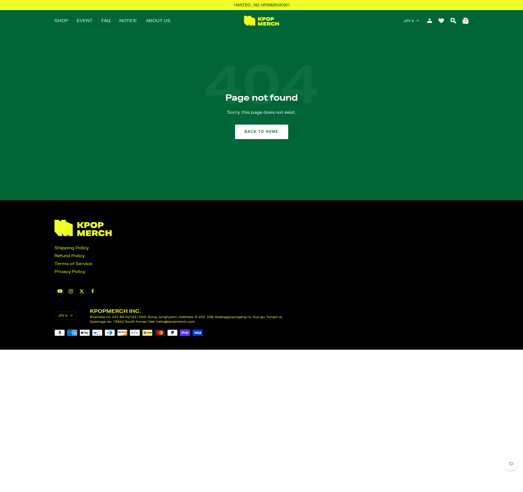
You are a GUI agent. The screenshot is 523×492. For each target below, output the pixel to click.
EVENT (85, 20)
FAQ (106, 20)
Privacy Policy (69, 271)
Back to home (262, 132)
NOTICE (128, 20)
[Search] (453, 21)
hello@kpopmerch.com (175, 321)
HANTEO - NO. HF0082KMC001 (262, 4)
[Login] (429, 21)
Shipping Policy (71, 247)
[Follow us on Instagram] (70, 291)
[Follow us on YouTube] (59, 291)
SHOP (61, 20)
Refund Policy (69, 255)
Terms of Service (73, 263)
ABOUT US (158, 20)
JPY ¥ (408, 21)
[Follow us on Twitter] (81, 291)
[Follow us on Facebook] (92, 291)
